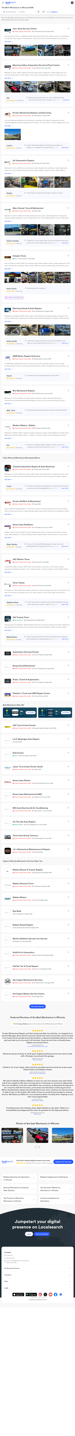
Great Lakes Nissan (37, 1060)
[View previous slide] (35, 1147)
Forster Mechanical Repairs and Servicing (37, 1046)
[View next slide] (39, 1147)
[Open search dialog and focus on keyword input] (3, 12)
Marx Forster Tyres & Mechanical (38, 1073)
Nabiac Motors (37, 1114)
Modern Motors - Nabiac (37, 1100)
